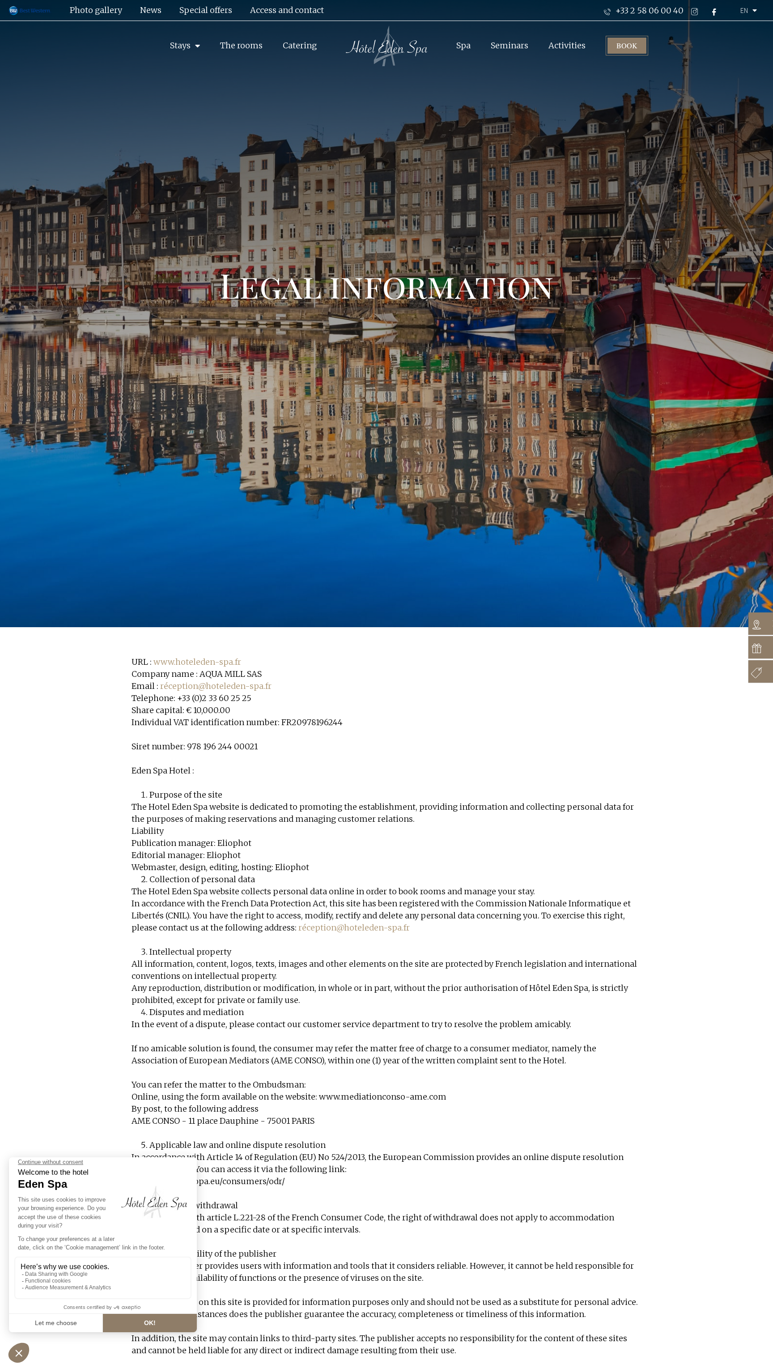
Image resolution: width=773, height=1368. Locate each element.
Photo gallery (96, 10)
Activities (567, 45)
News (150, 10)
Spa (463, 45)
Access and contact (287, 10)
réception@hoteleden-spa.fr (216, 686)
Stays (180, 45)
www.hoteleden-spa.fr (197, 662)
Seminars (509, 45)
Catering (300, 45)
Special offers (205, 10)
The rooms (241, 45)
